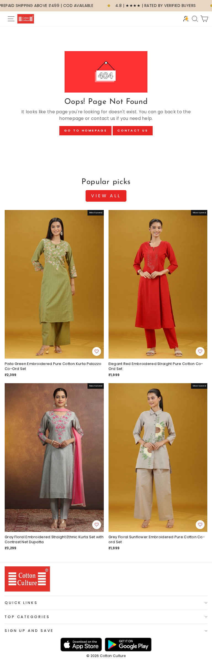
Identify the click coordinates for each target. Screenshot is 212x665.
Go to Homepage (85, 130)
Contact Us (132, 130)
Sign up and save (29, 630)
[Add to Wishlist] (96, 351)
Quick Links (21, 602)
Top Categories (27, 616)
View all (106, 196)
